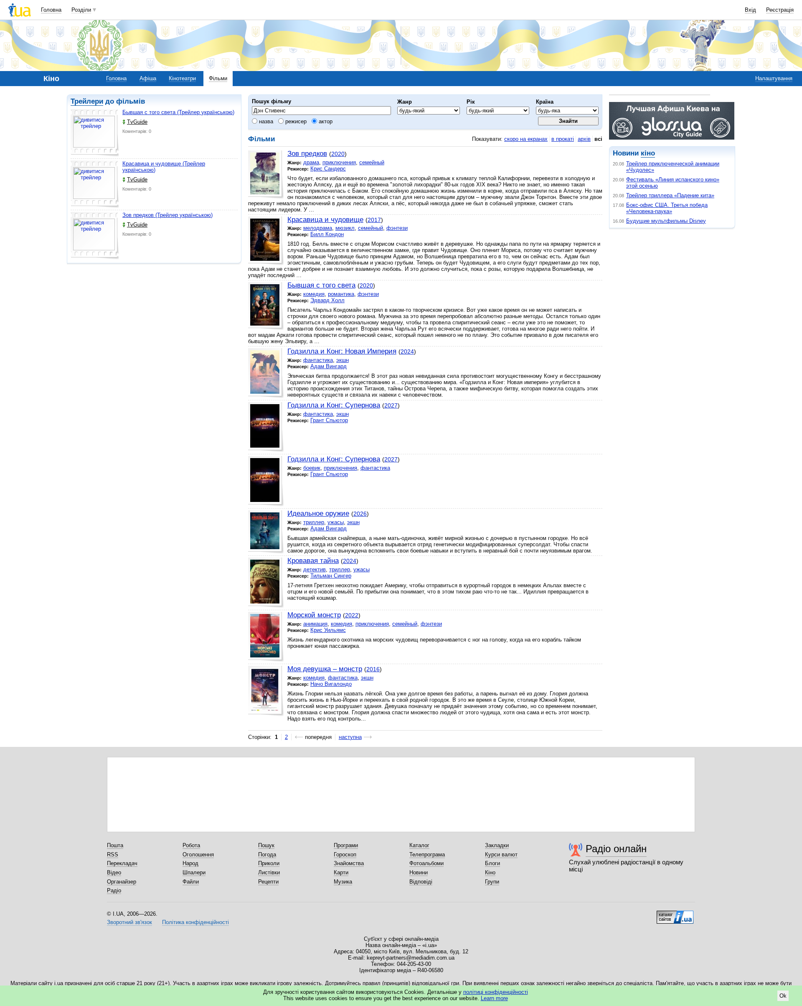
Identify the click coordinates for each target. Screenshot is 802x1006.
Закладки (497, 845)
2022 (351, 615)
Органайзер (121, 882)
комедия (314, 294)
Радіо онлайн (616, 848)
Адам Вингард (328, 366)
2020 (338, 153)
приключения (339, 162)
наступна (350, 737)
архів (584, 139)
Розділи (81, 10)
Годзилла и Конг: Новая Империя (341, 351)
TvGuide (137, 122)
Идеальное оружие (318, 513)
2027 (391, 405)
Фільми (218, 78)
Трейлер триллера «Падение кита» (670, 195)
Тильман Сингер (330, 576)
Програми (346, 845)
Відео (114, 872)
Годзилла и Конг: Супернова (333, 405)
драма (311, 162)
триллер (313, 522)
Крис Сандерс (328, 169)
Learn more (494, 998)
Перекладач (122, 863)
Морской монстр (314, 615)
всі (598, 139)
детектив (314, 569)
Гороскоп (345, 854)
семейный (371, 162)
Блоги (492, 863)
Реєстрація (780, 10)
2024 (407, 351)
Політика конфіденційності (195, 922)
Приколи (268, 863)
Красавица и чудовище (325, 220)
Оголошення (198, 854)
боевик (311, 468)
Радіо (114, 890)
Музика (343, 882)
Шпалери (194, 872)
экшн (342, 360)
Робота (191, 845)
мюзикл (345, 228)
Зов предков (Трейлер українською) (167, 215)
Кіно (490, 872)
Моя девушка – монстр (324, 669)
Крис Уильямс (328, 630)
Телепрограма (427, 854)
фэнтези (397, 228)
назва (265, 121)
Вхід (750, 10)
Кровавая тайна (313, 561)
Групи (492, 882)
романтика (341, 294)
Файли (191, 882)
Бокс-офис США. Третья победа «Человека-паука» (667, 208)
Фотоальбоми (426, 863)
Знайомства (349, 863)
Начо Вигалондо (331, 684)
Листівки (269, 872)
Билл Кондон (327, 234)
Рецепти (268, 882)
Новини (418, 872)
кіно (648, 153)
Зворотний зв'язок (129, 922)
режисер (295, 121)
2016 (373, 669)
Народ (190, 863)
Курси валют (501, 854)
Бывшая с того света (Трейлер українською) (178, 112)
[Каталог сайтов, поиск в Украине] (675, 914)
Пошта (115, 845)
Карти (341, 872)
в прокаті (562, 139)
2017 (374, 219)
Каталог (419, 845)
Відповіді (420, 882)
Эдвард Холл (327, 300)
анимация (315, 624)
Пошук (266, 845)
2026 (360, 513)
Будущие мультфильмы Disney (666, 221)
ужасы (335, 522)
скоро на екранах (526, 139)
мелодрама (317, 228)
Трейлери (87, 101)
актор (324, 121)
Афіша (148, 78)
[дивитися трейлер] (95, 133)
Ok (783, 996)
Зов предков (307, 154)
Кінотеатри (182, 78)
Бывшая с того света (321, 285)
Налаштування (773, 78)
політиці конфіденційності (495, 992)
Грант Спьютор (329, 420)
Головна (51, 10)
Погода (267, 854)
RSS (112, 854)
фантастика (318, 360)
